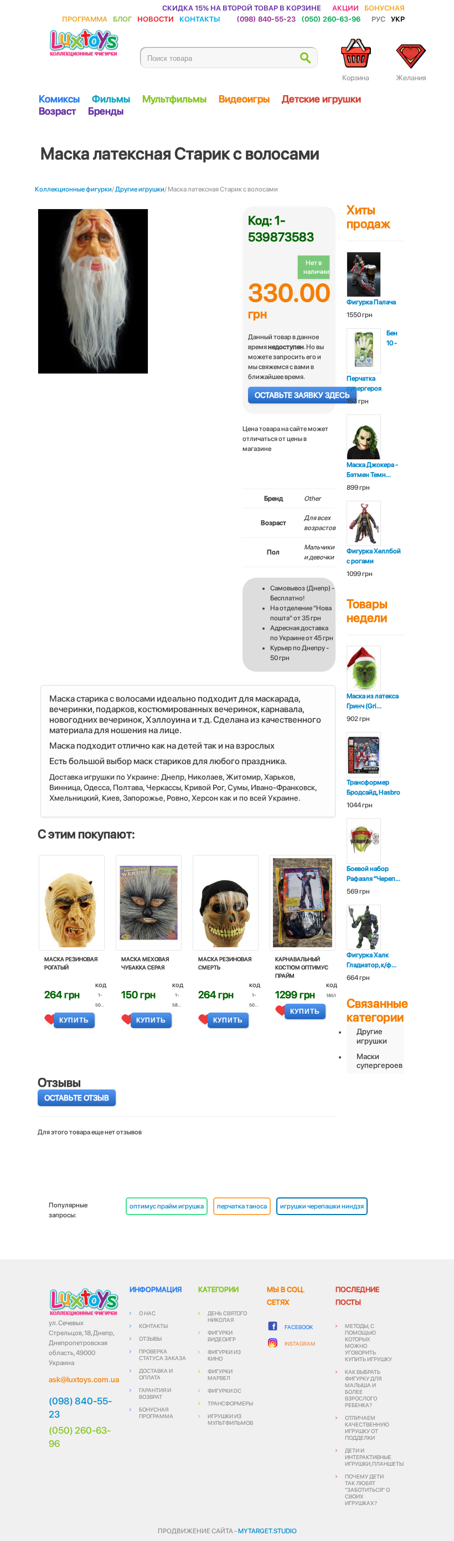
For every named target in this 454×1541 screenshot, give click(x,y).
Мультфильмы (174, 99)
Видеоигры (244, 99)
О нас (147, 1313)
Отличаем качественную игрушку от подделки (367, 1427)
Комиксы (59, 99)
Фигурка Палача (371, 302)
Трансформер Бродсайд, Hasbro (373, 787)
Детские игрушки (321, 99)
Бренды (105, 111)
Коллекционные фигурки (73, 189)
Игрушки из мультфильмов (230, 1419)
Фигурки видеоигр (222, 1335)
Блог (122, 18)
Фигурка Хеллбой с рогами (374, 556)
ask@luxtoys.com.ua (84, 1379)
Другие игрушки (139, 189)
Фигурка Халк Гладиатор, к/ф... (371, 960)
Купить (74, 1020)
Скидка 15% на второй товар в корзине (241, 7)
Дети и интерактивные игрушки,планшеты (374, 1457)
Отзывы (150, 1338)
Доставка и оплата (156, 1374)
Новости (155, 18)
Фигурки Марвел (220, 1374)
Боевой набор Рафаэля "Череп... (373, 874)
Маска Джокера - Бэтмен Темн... (372, 470)
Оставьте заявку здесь (302, 395)
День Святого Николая (227, 1316)
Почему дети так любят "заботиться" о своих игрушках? (367, 1489)
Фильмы (111, 99)
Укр (398, 18)
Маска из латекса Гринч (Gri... (373, 701)
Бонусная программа (156, 1412)
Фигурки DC (224, 1390)
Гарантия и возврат (155, 1393)
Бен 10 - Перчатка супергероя (372, 360)
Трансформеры (230, 1403)
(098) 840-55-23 (266, 18)
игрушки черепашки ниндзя (322, 1206)
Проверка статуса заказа (162, 1354)
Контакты (199, 18)
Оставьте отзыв (76, 1097)
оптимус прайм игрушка (167, 1206)
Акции (345, 7)
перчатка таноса (242, 1206)
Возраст (57, 111)
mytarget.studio (267, 1531)
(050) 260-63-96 (330, 18)
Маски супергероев (380, 1061)
